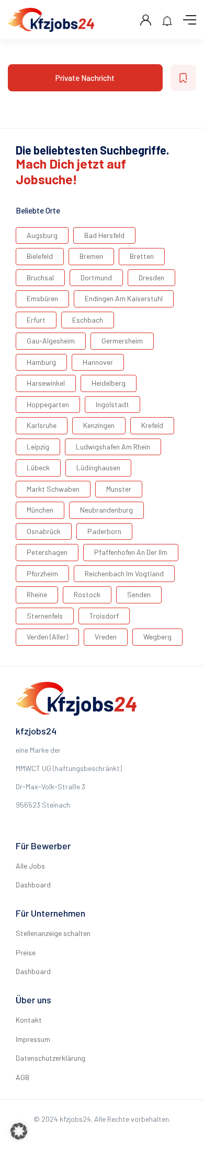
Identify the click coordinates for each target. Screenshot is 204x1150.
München (40, 509)
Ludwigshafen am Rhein (113, 446)
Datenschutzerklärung (50, 1057)
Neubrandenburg (106, 509)
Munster (118, 488)
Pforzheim (42, 573)
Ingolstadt (112, 404)
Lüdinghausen (98, 467)
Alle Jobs (30, 865)
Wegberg (157, 636)
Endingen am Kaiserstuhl (124, 298)
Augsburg (42, 235)
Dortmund (96, 277)
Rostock (87, 594)
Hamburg (41, 362)
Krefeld (152, 425)
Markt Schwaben (53, 488)
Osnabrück (44, 531)
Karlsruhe (41, 425)
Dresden (151, 277)
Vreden (106, 636)
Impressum (33, 1039)
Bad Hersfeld (104, 235)
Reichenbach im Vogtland (124, 573)
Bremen (91, 256)
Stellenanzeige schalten (53, 933)
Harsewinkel (46, 382)
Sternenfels (45, 615)
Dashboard (33, 884)
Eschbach (87, 319)
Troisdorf (104, 615)
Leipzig (38, 446)
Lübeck (38, 467)
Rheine (37, 594)
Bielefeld (40, 256)
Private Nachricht (85, 77)
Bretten (142, 256)
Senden (139, 594)
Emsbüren (42, 298)
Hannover (98, 362)
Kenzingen (99, 425)
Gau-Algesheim (51, 340)
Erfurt (36, 319)
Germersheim (122, 340)
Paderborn (104, 531)
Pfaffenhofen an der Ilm (130, 552)
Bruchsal (40, 277)
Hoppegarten (48, 404)
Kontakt (29, 1019)
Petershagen (47, 552)
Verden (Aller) (47, 636)
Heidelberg (109, 382)
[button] (19, 1131)
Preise (26, 952)
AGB (22, 1077)
